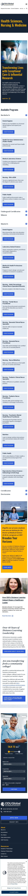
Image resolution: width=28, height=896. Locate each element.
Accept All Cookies (14, 892)
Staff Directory (4, 840)
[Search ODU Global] (26, 8)
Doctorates (5, 494)
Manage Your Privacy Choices (14, 888)
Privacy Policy (14, 883)
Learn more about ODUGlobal (14, 651)
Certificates (6, 490)
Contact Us (3, 853)
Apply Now (5, 98)
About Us (3, 830)
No (8, 784)
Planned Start (5, 776)
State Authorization (5, 837)
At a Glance (3, 835)
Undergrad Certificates (10, 211)
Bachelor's (5, 115)
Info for (21, 8)
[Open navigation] (26, 4)
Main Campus (4, 856)
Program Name (6, 768)
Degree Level (5, 761)
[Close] (26, 861)
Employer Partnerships (6, 851)
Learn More (7, 567)
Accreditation (4, 832)
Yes (4, 784)
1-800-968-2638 (7, 811)
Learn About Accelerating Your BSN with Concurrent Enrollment (13, 698)
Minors (4, 215)
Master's (4, 224)
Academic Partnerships (7, 848)
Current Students (15, 8)
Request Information (5, 8)
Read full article (6, 616)
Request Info (14, 822)
